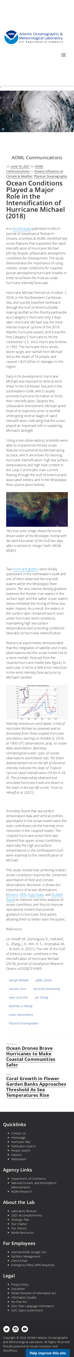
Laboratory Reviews (24, 1211)
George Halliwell (19, 980)
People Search (20, 1150)
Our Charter (19, 1224)
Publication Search (23, 1146)
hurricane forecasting (46, 989)
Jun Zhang (41, 997)
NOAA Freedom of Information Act (33, 1293)
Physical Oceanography (50, 176)
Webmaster (18, 1159)
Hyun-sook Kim (18, 997)
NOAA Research (21, 1191)
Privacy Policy (19, 1284)
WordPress (10, 1350)
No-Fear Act (19, 1302)
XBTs (23, 894)
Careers (16, 1155)
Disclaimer (18, 1289)
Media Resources (22, 1232)
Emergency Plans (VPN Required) (32, 1265)
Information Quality (23, 1297)
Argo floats (36, 894)
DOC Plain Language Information (32, 1306)
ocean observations (21, 1015)
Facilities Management (25, 1256)
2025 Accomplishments (26, 1215)
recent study (21, 228)
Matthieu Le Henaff (20, 1006)
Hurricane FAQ (20, 1142)
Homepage (18, 1137)
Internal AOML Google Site (28, 1252)
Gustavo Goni (17, 989)
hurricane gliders (25, 569)
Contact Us (18, 1133)
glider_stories (44, 980)
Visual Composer (41, 1346)
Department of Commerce (28, 1179)
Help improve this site (48, 1352)
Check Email (19, 1261)
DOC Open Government (27, 1310)
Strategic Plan (20, 1220)
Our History (19, 1228)
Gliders (12, 894)
